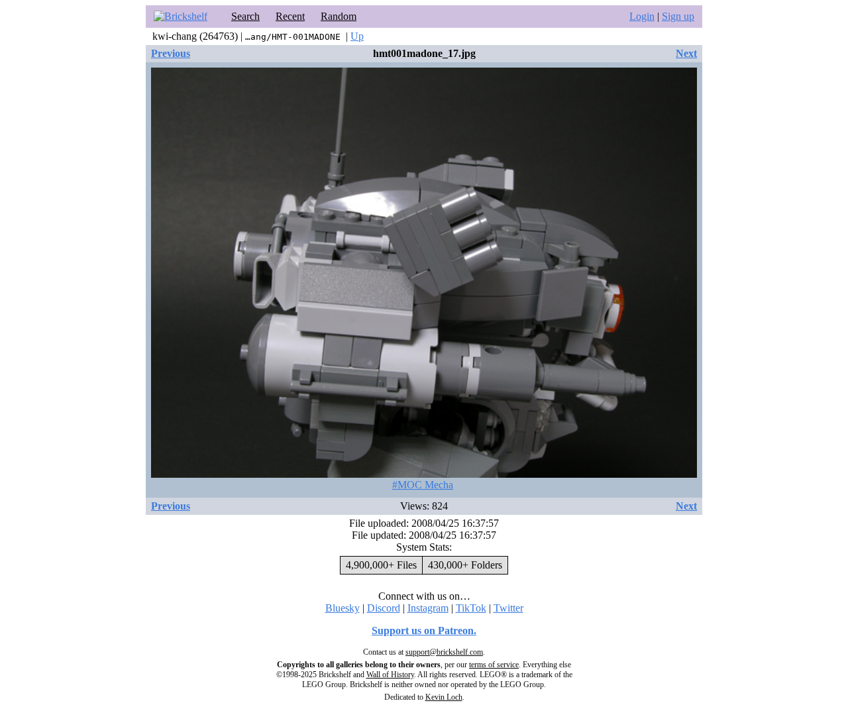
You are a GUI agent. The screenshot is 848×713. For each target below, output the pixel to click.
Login (642, 16)
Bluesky (342, 608)
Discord (383, 608)
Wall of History (390, 674)
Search (245, 16)
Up (357, 36)
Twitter (508, 608)
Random (338, 16)
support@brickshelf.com (444, 652)
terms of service (494, 664)
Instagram (428, 608)
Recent (290, 16)
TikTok (471, 608)
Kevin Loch (443, 697)
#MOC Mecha (422, 484)
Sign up (678, 16)
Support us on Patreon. (424, 630)
